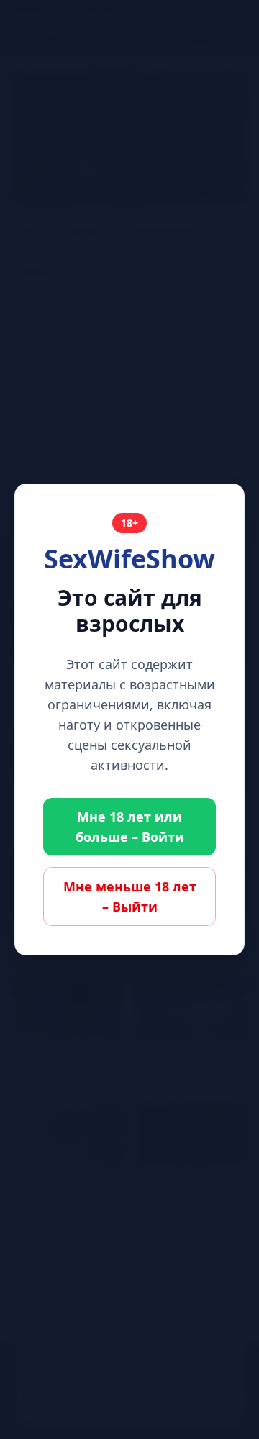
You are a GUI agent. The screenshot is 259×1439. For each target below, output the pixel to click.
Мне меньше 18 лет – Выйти (129, 896)
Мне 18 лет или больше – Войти (130, 826)
